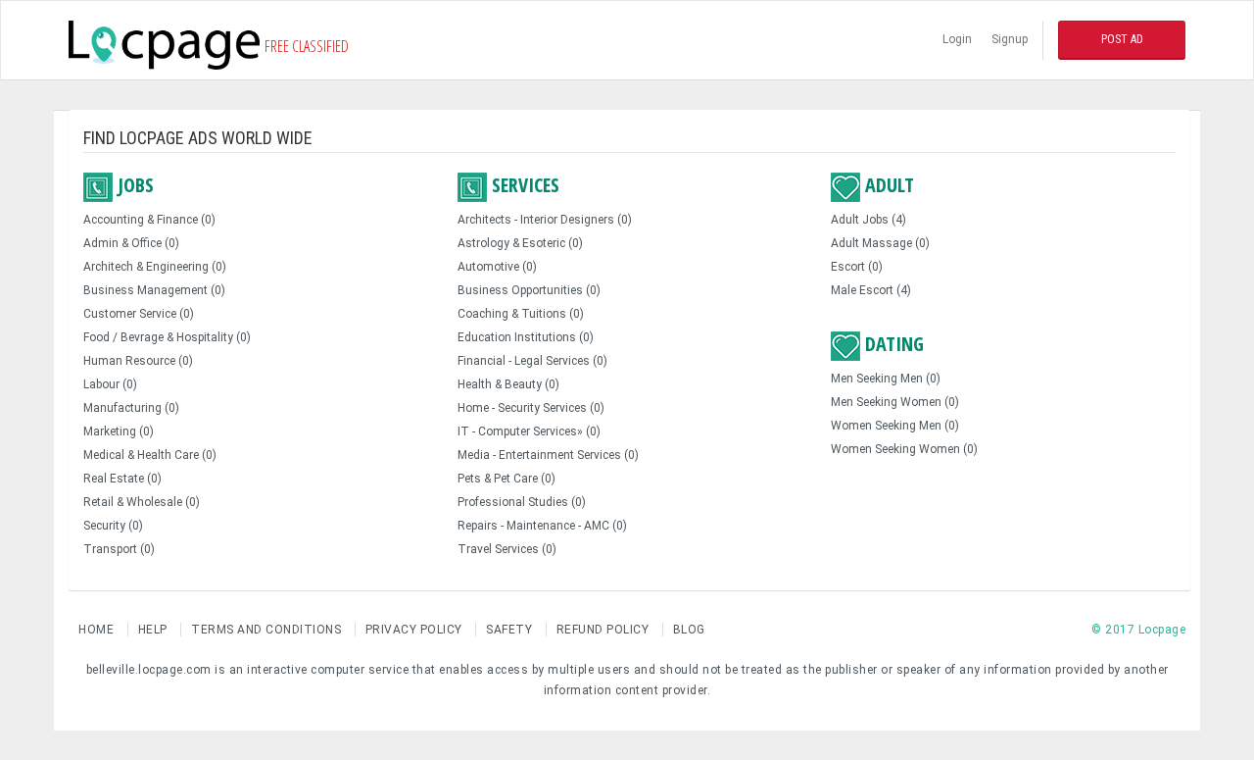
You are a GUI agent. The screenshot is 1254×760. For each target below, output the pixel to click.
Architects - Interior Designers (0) (545, 220)
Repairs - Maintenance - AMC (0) (542, 525)
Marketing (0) (118, 431)
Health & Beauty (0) (508, 384)
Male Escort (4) (871, 290)
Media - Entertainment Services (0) (548, 455)
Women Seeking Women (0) (904, 449)
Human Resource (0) (138, 361)
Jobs (133, 185)
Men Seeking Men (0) (885, 378)
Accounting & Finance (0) (149, 220)
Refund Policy (603, 629)
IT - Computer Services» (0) (529, 431)
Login (957, 39)
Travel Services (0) (507, 549)
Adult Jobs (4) (868, 220)
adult (887, 185)
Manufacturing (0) (131, 408)
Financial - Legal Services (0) (532, 361)
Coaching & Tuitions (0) (521, 314)
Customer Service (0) (138, 314)
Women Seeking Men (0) (895, 425)
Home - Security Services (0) (531, 408)
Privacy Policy (415, 629)
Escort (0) (857, 267)
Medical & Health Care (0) (150, 455)
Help (153, 629)
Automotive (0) (497, 267)
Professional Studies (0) (522, 502)
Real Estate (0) (122, 478)
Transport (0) (119, 549)
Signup (1009, 39)
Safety (509, 629)
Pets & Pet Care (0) (506, 478)
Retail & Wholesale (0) (141, 502)
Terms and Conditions (268, 629)
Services (523, 185)
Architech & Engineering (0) (154, 267)
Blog (689, 629)
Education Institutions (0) (526, 337)
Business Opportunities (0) (529, 290)
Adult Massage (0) (880, 243)
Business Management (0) (154, 290)
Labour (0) (110, 384)
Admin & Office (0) (131, 243)
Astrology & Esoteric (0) (520, 243)
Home (98, 629)
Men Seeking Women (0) (895, 402)
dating (892, 344)
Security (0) (113, 525)
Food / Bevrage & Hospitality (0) (167, 337)
